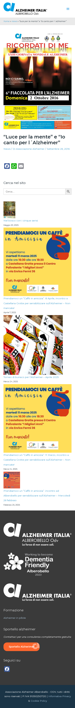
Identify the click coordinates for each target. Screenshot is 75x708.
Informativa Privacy (59, 696)
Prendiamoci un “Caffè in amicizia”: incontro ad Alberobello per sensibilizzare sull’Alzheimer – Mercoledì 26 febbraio (36, 495)
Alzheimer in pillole (14, 617)
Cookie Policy (39, 700)
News (6, 148)
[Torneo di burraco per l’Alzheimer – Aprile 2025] (33, 345)
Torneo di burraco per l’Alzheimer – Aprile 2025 (31, 377)
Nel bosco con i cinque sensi (20, 220)
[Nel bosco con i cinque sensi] (9, 209)
